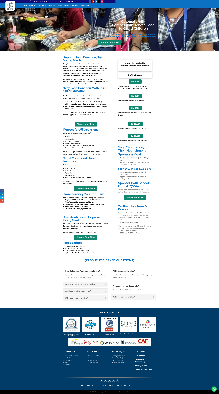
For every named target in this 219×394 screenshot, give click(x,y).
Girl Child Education (94, 356)
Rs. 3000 (135, 81)
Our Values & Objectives (71, 356)
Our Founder (68, 360)
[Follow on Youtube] (93, 1)
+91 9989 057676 (68, 1)
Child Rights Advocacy (118, 356)
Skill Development (93, 358)
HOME (25, 6)
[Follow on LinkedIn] (96, 1)
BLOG (60, 6)
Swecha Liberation (117, 360)
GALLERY (75, 6)
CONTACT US (85, 6)
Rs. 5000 (135, 108)
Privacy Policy (141, 366)
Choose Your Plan (86, 124)
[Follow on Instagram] (102, 1)
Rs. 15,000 (135, 135)
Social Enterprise (93, 362)
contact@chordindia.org (41, 1)
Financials (67, 364)
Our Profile (68, 358)
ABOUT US (32, 6)
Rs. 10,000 (135, 123)
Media (66, 362)
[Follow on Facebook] (90, 1)
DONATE (66, 6)
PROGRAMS (42, 6)
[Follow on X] (99, 1)
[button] (214, 389)
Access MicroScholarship (119, 362)
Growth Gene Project (118, 358)
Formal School (92, 360)
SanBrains (128, 392)
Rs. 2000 (135, 95)
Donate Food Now (109, 42)
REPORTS (52, 6)
